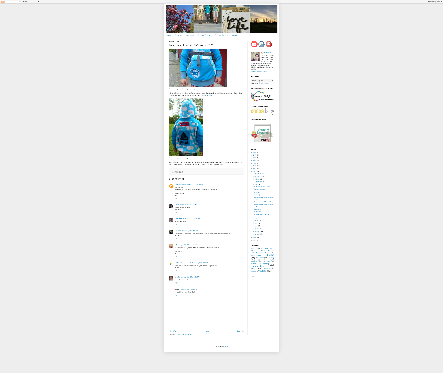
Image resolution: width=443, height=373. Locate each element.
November (258, 176)
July (256, 218)
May (256, 223)
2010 (255, 237)
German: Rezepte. (221, 35)
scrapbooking (257, 266)
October (257, 179)
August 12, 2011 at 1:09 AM (191, 218)
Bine (177, 204)
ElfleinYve (179, 218)
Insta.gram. (190, 35)
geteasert (210, 95)
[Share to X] (178, 172)
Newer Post (173, 331)
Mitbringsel (257, 192)
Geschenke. (258, 212)
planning (266, 264)
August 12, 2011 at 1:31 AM (190, 231)
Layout (270, 255)
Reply (176, 198)
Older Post (240, 331)
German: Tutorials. (204, 35)
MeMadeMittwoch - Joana (262, 187)
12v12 (253, 248)
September (258, 182)
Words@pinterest (259, 189)
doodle (268, 261)
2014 (255, 163)
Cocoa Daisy (265, 250)
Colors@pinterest (259, 195)
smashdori (253, 271)
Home (169, 35)
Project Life (260, 258)
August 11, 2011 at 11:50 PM (194, 184)
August (257, 184)
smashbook (267, 268)
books (261, 260)
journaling (254, 264)
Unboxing (271, 258)
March (257, 228)
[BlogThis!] (176, 172)
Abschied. (257, 209)
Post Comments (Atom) (185, 334)
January (257, 234)
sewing (253, 268)
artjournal (255, 260)
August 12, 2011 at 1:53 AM (188, 245)
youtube (262, 271)
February (258, 231)
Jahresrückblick (256, 255)
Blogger (225, 346)
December (258, 173)
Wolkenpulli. (172, 89)
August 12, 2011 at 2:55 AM (200, 263)
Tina (177, 245)
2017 (255, 155)
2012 (255, 168)
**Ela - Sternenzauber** (183, 263)
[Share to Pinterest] (182, 172)
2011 (255, 171)
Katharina (179, 277)
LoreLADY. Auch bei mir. (261, 214)
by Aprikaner (180, 184)
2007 (255, 240)
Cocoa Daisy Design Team (260, 252)
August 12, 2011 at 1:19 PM (191, 277)
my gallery (235, 35)
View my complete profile (259, 72)
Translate (266, 83)
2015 (255, 160)
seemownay (191, 89)
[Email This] (173, 172)
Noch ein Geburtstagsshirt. (262, 202)
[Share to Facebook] (180, 172)
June (256, 220)
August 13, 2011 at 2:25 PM (188, 289)
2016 (255, 158)
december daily (256, 261)
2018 (255, 152)
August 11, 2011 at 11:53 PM (188, 204)
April (256, 226)
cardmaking (268, 260)
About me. (179, 35)
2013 (255, 166)
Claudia (178, 231)
